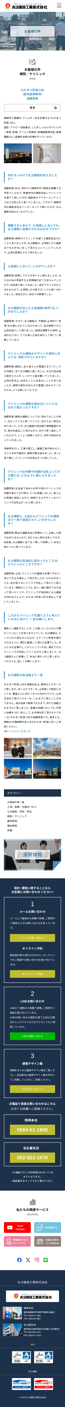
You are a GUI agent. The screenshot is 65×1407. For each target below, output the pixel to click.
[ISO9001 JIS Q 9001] (21, 1360)
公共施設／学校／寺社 (19, 811)
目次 (32, 107)
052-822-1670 (32, 1157)
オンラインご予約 (32, 974)
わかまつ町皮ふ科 (21, 731)
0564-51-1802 (32, 1129)
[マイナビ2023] (21, 1387)
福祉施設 (12, 825)
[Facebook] (19, 1260)
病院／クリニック (17, 816)
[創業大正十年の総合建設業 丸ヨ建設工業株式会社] (26, 7)
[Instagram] (37, 1260)
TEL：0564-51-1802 (32, 1315)
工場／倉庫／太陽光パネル (22, 806)
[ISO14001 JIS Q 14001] (43, 1360)
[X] (28, 1260)
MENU (59, 3)
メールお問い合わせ (32, 938)
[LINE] (45, 1260)
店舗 (9, 830)
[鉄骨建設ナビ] (47, 1230)
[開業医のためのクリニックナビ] (17, 1244)
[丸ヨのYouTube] (17, 1230)
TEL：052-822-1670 (32, 1332)
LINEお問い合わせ (32, 1036)
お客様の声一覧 (15, 802)
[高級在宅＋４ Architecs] (47, 1244)
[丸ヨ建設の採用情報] (32, 868)
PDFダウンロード (32, 1089)
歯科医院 (12, 820)
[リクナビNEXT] (43, 1387)
